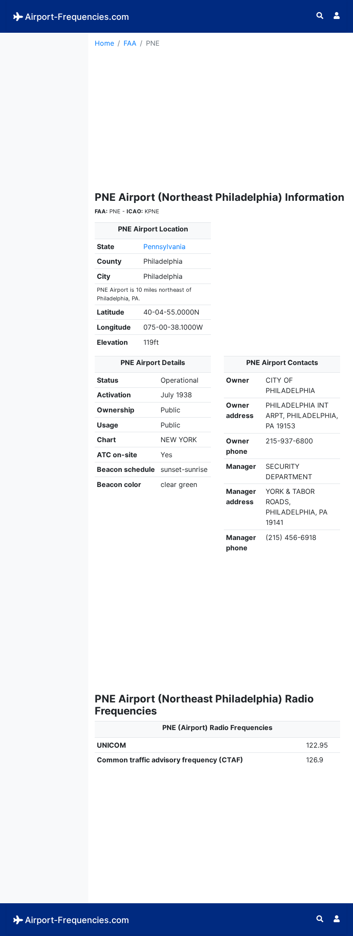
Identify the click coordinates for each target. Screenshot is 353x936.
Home (104, 43)
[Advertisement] (44, 162)
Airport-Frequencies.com (77, 17)
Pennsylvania (164, 246)
